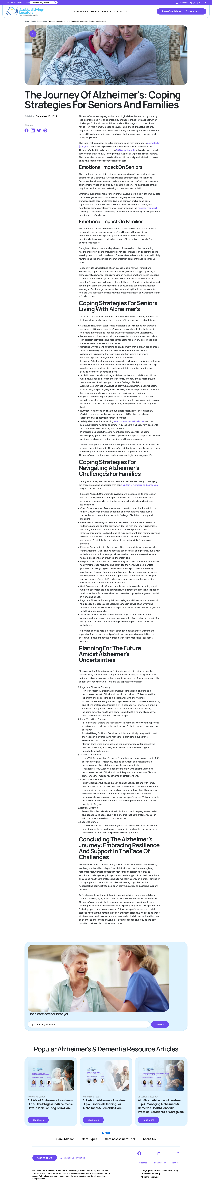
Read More (38, 1119)
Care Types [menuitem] (80, 11)
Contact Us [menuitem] (120, 11)
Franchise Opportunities (73, 1157)
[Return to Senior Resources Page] (32, 33)
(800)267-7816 (199, 2)
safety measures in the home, (129, 421)
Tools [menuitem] (94, 11)
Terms (175, 1162)
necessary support (147, 207)
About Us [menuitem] (106, 11)
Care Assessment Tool (120, 1139)
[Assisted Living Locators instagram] (178, 1153)
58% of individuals (125, 150)
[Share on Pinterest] (45, 130)
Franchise (183, 2)
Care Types (89, 1139)
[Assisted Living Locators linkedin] (159, 1153)
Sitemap (143, 1162)
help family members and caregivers (139, 484)
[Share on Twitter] (39, 130)
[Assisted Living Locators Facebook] (139, 1153)
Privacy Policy (159, 1162)
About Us (149, 1139)
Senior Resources (38, 21)
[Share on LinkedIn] (33, 130)
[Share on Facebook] (26, 130)
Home (27, 21)
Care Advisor (65, 1139)
